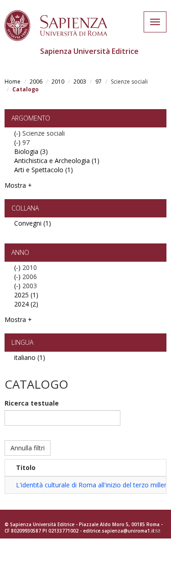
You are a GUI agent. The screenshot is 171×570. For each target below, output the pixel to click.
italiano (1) (29, 357)
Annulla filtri (27, 447)
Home (13, 81)
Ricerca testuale (32, 403)
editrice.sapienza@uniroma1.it (121, 531)
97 (98, 81)
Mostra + (18, 185)
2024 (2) (26, 304)
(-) (18, 133)
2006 (36, 81)
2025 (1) (26, 294)
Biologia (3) (31, 151)
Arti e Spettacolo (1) (43, 169)
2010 (58, 81)
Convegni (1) (32, 223)
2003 (79, 81)
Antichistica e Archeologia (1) (56, 160)
